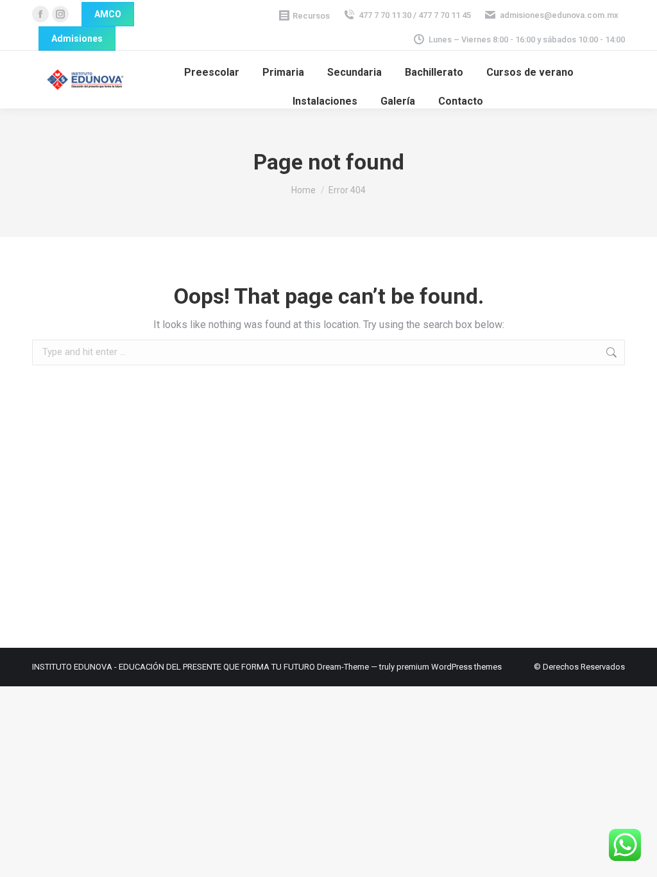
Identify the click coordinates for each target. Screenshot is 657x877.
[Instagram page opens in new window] (60, 14)
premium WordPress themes (449, 667)
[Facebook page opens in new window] (40, 14)
